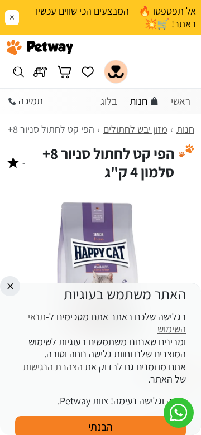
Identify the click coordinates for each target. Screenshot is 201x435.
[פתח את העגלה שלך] (64, 72)
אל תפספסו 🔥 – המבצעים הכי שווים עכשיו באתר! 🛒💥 (116, 17)
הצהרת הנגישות (53, 366)
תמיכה (30, 100)
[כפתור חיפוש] (18, 72)
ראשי (180, 101)
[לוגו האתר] (40, 47)
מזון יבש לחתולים (135, 129)
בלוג (108, 101)
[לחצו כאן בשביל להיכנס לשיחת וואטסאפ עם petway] (179, 413)
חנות (139, 101)
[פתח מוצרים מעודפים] (87, 72)
